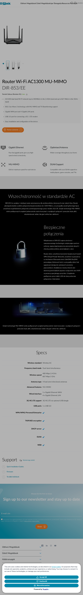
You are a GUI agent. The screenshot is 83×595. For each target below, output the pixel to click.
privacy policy (56, 567)
